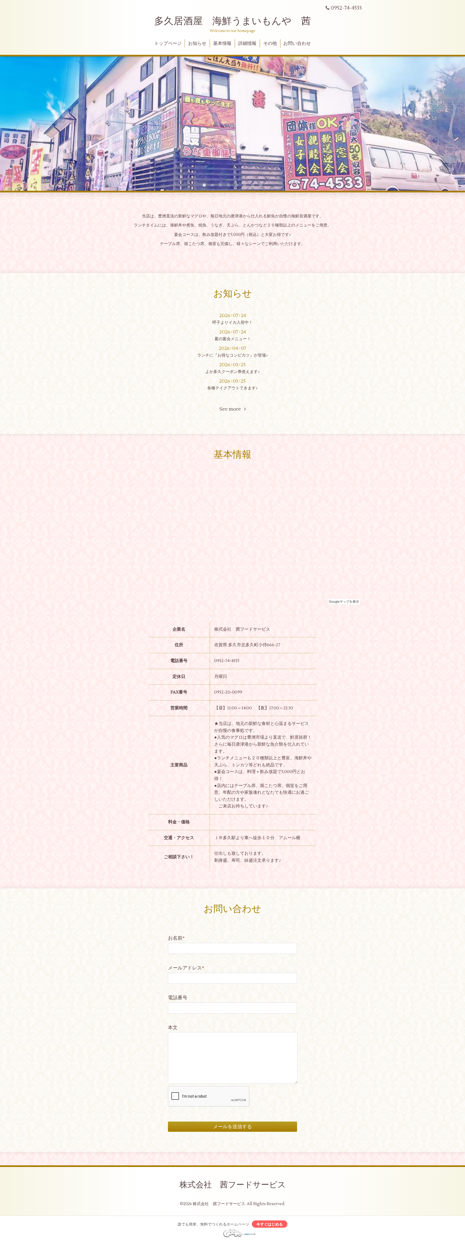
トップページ (168, 43)
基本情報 (222, 43)
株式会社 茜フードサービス (232, 1185)
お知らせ (197, 43)
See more (231, 409)
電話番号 (177, 998)
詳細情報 (247, 43)
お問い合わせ (297, 43)
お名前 (176, 938)
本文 (173, 1028)
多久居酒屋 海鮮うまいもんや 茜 (232, 21)
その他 (270, 43)
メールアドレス (186, 968)
